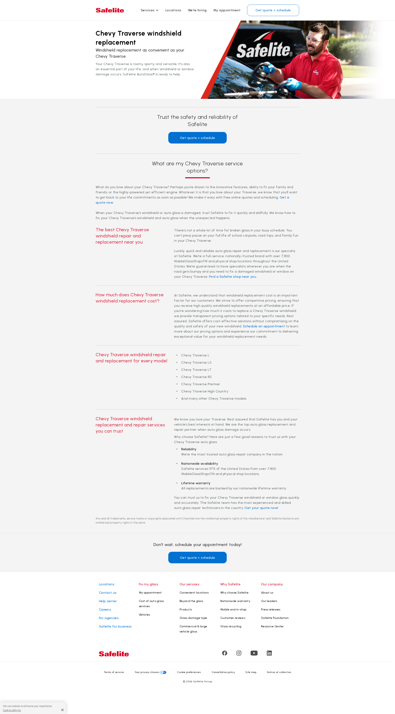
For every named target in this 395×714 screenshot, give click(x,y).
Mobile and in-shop (233, 609)
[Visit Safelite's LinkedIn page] (269, 654)
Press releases (270, 609)
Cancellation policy (223, 672)
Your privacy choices (147, 672)
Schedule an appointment (264, 326)
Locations (173, 10)
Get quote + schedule (273, 10)
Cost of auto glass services (151, 603)
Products (186, 609)
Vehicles (144, 614)
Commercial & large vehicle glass (193, 629)
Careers (105, 609)
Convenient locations (194, 592)
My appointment (227, 10)
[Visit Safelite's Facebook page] (224, 654)
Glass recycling (231, 626)
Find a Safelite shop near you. (233, 277)
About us (267, 592)
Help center (108, 601)
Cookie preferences (189, 672)
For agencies (109, 618)
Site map (250, 672)
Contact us (107, 593)
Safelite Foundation (275, 618)
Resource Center (272, 626)
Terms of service (114, 672)
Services (148, 10)
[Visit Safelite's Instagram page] (238, 654)
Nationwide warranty (235, 601)
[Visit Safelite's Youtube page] (254, 654)
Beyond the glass (191, 601)
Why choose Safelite (234, 592)
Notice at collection (279, 672)
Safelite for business (115, 626)
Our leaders (269, 601)
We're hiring (197, 10)
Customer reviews (232, 618)
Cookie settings (12, 710)
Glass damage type (193, 618)
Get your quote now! (261, 508)
